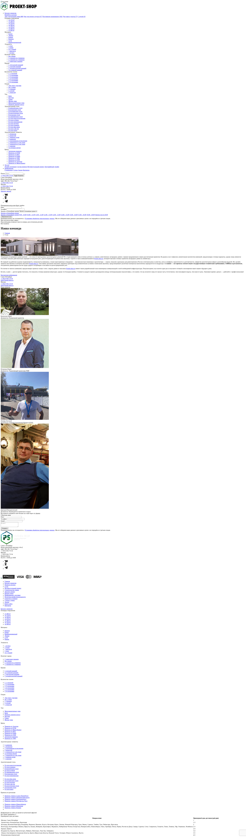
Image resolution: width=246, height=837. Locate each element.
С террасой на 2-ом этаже (16, 144)
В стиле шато (12, 130)
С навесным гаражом (15, 61)
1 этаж (10, 46)
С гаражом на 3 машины (16, 60)
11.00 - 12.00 (39, 215)
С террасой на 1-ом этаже (16, 142)
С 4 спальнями (13, 78)
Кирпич (11, 39)
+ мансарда (12, 51)
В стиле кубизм (13, 120)
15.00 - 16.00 (73, 215)
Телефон (3, 209)
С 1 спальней (12, 73)
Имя (2, 207)
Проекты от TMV (14, 158)
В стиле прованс (13, 125)
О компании (9, 170)
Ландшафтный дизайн (51, 167)
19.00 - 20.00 (91, 215)
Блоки (10, 34)
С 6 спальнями (13, 82)
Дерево (10, 35)
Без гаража (11, 56)
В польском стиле (14, 115)
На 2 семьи (12, 87)
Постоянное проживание (52, 16)
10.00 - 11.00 (31, 215)
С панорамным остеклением (17, 141)
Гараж (10, 99)
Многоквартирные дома (16, 103)
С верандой (12, 135)
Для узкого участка (70, 16)
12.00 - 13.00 (48, 215)
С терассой (12, 92)
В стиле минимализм (15, 122)
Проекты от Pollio (14, 156)
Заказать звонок (6, 191)
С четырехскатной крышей (17, 68)
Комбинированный (14, 42)
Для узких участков (14, 85)
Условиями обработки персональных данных (39, 218)
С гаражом (11, 89)
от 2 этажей (12, 49)
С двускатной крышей (15, 65)
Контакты (26, 170)
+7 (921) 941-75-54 (7, 175)
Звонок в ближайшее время (10, 211)
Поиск (3, 173)
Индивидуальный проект (35, 167)
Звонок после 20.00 (101, 215)
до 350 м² (11, 27)
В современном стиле (15, 116)
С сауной (81, 16)
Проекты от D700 (14, 153)
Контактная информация (9, 275)
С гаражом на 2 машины (16, 58)
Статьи (15, 170)
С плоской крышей (14, 66)
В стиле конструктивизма (16, 118)
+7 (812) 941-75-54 (7, 278)
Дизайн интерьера (11, 167)
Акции (20, 170)
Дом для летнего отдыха (32, 16)
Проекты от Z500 (14, 160)
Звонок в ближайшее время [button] (10, 213)
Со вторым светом (14, 148)
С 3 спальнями (13, 77)
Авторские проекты (15, 151)
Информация (9, 168)
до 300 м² (11, 25)
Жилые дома (12, 101)
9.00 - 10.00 (23, 215)
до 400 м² (11, 28)
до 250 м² (11, 23)
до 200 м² (11, 22)
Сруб (10, 41)
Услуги (7, 165)
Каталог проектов (10, 13)
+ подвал (11, 53)
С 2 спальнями (13, 75)
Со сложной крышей (15, 70)
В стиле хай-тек (13, 129)
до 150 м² (11, 20)
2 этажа (10, 47)
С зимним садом (13, 137)
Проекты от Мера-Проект (16, 163)
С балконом (12, 134)
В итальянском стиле (15, 111)
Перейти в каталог (11, 15)
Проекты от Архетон (15, 161)
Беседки (11, 97)
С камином (12, 139)
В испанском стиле (14, 110)
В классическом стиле (15, 113)
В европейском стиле (15, 108)
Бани (10, 96)
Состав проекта (22, 167)
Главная (7, 233)
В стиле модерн (13, 123)
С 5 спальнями (13, 80)
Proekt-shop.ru (98, 258)
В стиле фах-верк (14, 127)
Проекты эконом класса (16, 104)
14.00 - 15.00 (65, 215)
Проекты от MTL (14, 154)
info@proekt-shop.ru (7, 280)
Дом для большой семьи (14, 16)
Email (2, 521)
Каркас (10, 37)
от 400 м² (11, 30)
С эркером (11, 146)
